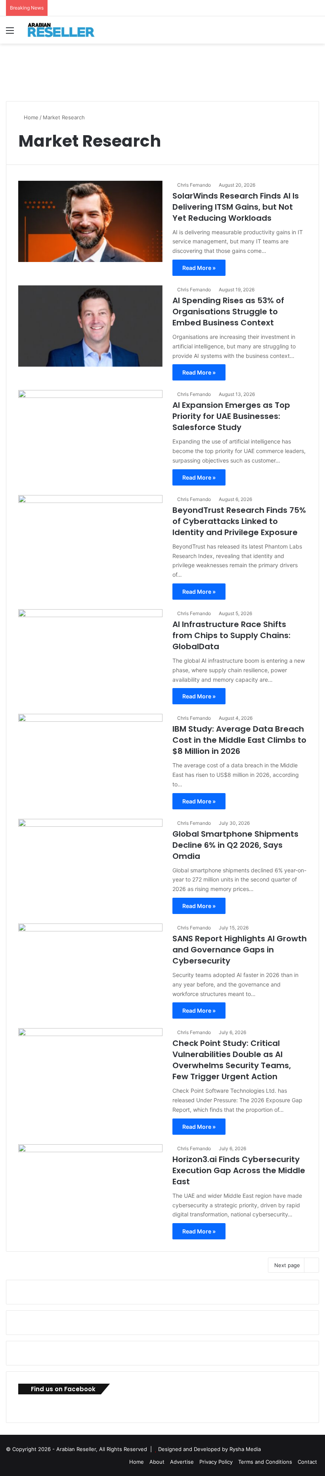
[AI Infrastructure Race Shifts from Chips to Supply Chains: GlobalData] (90, 649)
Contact (307, 1462)
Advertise (182, 1462)
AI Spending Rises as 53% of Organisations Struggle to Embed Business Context (228, 311)
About (156, 1462)
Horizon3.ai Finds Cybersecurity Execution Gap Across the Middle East (238, 1170)
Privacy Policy (216, 1462)
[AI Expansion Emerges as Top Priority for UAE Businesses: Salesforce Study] (90, 430)
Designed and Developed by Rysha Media (209, 1449)
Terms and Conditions (265, 1462)
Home (30, 117)
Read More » (199, 267)
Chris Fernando (194, 185)
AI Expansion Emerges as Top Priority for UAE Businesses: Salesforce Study (231, 416)
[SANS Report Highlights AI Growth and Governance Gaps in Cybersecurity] (90, 964)
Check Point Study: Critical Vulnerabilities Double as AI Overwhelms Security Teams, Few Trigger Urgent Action (231, 1060)
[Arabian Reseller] (65, 30)
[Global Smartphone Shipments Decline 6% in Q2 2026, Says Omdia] (90, 859)
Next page (287, 1265)
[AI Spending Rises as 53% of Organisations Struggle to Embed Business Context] (90, 326)
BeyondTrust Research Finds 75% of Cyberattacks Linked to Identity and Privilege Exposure (239, 521)
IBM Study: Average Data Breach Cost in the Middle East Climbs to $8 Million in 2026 (239, 740)
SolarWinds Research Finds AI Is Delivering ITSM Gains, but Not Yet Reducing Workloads (235, 207)
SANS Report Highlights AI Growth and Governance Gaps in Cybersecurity (239, 949)
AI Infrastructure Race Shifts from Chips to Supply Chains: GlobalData (231, 635)
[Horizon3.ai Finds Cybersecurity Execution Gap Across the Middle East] (90, 1185)
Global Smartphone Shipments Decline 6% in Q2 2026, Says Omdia (235, 845)
